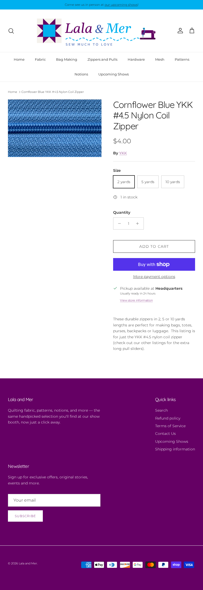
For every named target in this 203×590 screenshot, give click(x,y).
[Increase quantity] (139, 223)
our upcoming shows (121, 5)
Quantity (121, 212)
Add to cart (154, 246)
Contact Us (165, 433)
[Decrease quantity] (118, 223)
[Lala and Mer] (101, 31)
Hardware (136, 59)
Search (161, 410)
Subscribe (25, 516)
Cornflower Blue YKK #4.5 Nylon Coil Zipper (52, 92)
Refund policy (167, 418)
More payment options (154, 276)
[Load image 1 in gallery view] (55, 128)
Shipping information (175, 449)
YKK (123, 153)
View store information (136, 300)
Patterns (182, 59)
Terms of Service (170, 426)
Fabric (40, 59)
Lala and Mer (28, 563)
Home (19, 59)
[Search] (11, 31)
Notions (81, 74)
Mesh (159, 59)
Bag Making (66, 59)
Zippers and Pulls (102, 59)
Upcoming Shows (113, 74)
